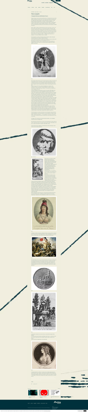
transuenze (39, 7)
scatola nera (33, 7)
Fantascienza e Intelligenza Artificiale (43, 397)
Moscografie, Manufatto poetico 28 (55, 397)
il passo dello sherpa (48, 7)
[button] (59, 7)
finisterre (32, 381)
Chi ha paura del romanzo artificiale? (32, 397)
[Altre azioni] (56, 11)
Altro (54, 7)
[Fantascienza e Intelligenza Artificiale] (44, 392)
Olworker (56, 407)
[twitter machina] (53, 0)
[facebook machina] (52, 0)
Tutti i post (29, 7)
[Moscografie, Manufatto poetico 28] (55, 392)
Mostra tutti (59, 388)
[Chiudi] (87, 410)
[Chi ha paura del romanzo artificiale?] (33, 392)
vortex (51, 7)
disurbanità (43, 7)
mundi (36, 7)
